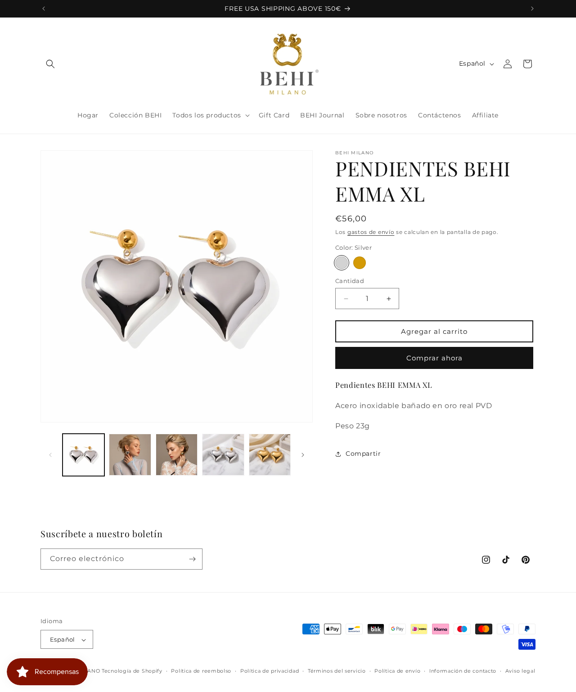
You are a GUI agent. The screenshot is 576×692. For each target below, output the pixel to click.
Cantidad (349, 280)
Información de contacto (462, 671)
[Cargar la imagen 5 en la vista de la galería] (270, 455)
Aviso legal (520, 671)
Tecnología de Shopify (132, 671)
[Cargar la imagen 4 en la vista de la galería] (223, 455)
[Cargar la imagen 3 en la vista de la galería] (177, 455)
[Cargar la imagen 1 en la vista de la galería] (83, 455)
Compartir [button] (363, 453)
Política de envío (397, 671)
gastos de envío (371, 232)
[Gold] (359, 262)
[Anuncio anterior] (44, 8)
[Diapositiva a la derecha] (303, 455)
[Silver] (341, 262)
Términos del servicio (337, 671)
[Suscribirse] (192, 559)
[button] (50, 64)
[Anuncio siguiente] (532, 8)
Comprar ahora (434, 358)
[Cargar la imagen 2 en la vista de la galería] (130, 455)
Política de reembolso (201, 671)
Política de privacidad (269, 671)
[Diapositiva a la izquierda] (50, 455)
